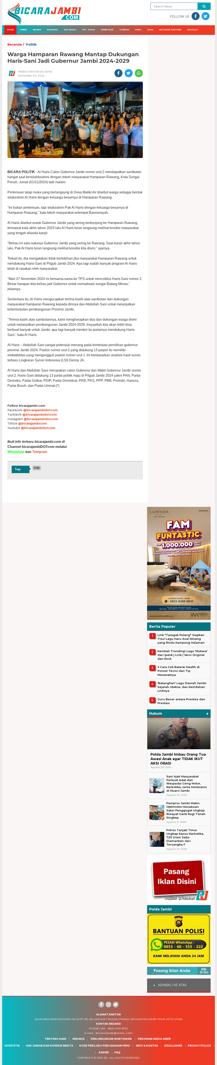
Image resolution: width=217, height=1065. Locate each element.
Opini (150, 29)
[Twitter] (116, 1005)
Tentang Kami (55, 1038)
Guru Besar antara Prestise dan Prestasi (181, 701)
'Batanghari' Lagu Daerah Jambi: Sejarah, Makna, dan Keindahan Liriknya (182, 686)
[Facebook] (101, 1005)
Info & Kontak (147, 1045)
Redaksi (78, 1038)
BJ (105, 1057)
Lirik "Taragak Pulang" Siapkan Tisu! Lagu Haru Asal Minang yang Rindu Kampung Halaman (180, 638)
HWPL (138, 29)
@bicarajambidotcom (40, 410)
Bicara (37, 29)
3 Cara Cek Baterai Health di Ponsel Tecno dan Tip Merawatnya (178, 670)
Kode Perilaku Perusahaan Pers (104, 1045)
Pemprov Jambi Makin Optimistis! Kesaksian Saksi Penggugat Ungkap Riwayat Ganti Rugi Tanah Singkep (185, 810)
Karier (104, 1052)
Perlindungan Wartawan (111, 1038)
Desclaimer (173, 1045)
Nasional (52, 29)
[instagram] (108, 1005)
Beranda (14, 44)
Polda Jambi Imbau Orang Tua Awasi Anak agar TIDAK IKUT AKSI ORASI (178, 758)
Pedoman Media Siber (154, 1038)
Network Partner (170, 29)
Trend (23, 29)
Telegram (39, 452)
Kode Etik (12, 1045)
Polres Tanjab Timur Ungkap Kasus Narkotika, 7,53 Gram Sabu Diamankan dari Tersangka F (185, 837)
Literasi (124, 29)
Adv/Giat (192, 29)
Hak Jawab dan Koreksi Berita (49, 1045)
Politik (31, 44)
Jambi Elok (107, 29)
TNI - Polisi (88, 29)
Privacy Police (199, 1045)
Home (10, 29)
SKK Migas (70, 29)
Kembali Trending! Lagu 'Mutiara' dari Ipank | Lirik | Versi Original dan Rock (182, 654)
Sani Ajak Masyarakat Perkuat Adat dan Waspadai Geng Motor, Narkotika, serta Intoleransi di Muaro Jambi (186, 783)
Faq (117, 1052)
